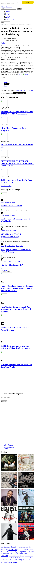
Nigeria (7, 202)
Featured (3, 230)
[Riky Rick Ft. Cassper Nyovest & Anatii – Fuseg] (26, 480)
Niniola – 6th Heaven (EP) (12, 265)
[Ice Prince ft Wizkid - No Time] (9, 497)
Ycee (9, 562)
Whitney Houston (28, 90)
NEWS (8, 13)
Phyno (22, 556)
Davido (13, 549)
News (5, 24)
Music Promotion (8, 445)
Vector (24, 559)
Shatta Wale (24, 557)
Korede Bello (31, 551)
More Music (4, 270)
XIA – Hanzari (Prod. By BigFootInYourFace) (11, 235)
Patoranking (16, 556)
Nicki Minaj (23, 553)
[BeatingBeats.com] (6, 7)
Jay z (16, 552)
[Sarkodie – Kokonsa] (9, 531)
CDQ (27, 547)
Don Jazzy (20, 549)
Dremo (28, 549)
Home (2, 24)
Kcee (28, 551)
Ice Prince (8, 552)
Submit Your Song (9, 447)
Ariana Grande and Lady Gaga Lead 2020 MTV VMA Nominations (17, 112)
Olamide (4, 555)
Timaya (11, 559)
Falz (31, 550)
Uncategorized (19, 246)
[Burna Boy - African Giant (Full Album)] (26, 462)
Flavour (3, 551)
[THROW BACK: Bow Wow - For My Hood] (26, 514)
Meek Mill (12, 553)
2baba (2, 547)
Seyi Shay (19, 558)
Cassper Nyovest (22, 547)
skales (30, 558)
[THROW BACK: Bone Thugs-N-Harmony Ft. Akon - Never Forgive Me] (9, 462)
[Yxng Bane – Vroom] (26, 531)
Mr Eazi (17, 553)
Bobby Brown (19, 90)
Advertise (6, 444)
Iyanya (13, 551)
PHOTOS (8, 17)
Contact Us (7, 448)
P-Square (11, 556)
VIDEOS (8, 16)
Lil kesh (3, 553)
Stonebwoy (3, 559)
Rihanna (9, 558)
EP (1, 261)
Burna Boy (14, 547)
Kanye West (22, 552)
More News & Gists (6, 186)
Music (2, 202)
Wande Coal (28, 559)
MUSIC (7, 14)
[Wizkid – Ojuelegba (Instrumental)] (26, 497)
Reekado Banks (29, 556)
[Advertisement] (13, 380)
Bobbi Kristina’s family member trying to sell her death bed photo (15, 347)
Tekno (8, 559)
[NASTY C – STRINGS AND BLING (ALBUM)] (9, 480)
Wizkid (4, 562)
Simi (27, 557)
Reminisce (3, 558)
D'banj (7, 550)
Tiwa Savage (18, 560)
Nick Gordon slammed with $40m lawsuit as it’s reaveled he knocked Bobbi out (16, 309)
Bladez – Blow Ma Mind (11, 206)
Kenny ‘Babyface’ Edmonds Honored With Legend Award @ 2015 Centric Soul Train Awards (17, 288)
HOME (8, 11)
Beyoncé (7, 547)
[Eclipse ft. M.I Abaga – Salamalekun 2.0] (9, 514)
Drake (25, 550)
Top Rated (12, 202)
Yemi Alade (14, 562)
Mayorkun (7, 553)
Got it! (28, 2)
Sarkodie (14, 558)
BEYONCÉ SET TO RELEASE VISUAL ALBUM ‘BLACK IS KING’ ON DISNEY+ (17, 163)
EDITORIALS (10, 19)
